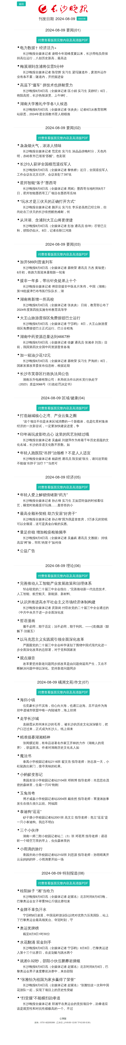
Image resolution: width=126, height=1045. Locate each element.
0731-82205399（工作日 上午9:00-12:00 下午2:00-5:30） (66, 1022)
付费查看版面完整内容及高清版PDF (63, 40)
